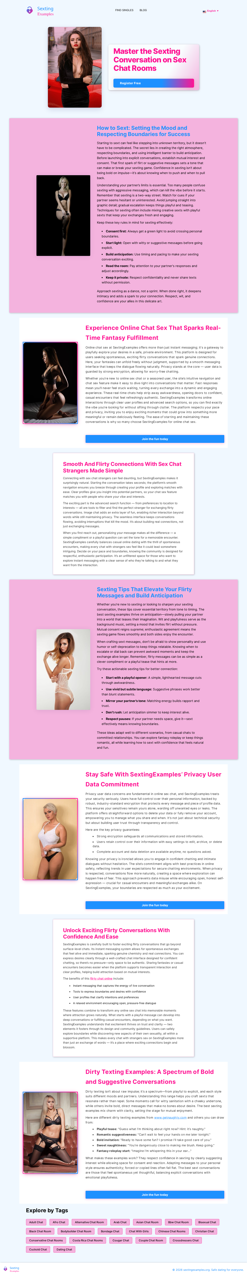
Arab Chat (120, 1222)
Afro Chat (59, 1222)
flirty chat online (101, 978)
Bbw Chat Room (178, 1222)
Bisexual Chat (207, 1222)
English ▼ (213, 10)
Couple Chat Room (151, 1240)
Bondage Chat (110, 1231)
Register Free (130, 83)
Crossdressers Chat (186, 1240)
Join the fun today (155, 439)
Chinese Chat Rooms (172, 1231)
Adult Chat (36, 1222)
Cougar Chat (121, 1240)
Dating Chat (64, 1249)
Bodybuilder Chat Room (76, 1231)
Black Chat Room (40, 1231)
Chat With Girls (139, 1231)
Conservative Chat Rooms (46, 1240)
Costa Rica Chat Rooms (88, 1240)
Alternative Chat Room (89, 1222)
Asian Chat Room (147, 1222)
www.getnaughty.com (170, 1117)
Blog (143, 10)
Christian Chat (204, 1231)
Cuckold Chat (38, 1249)
